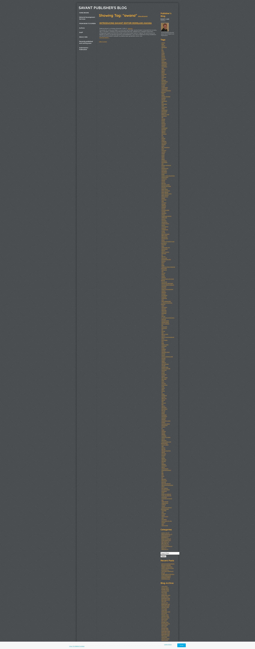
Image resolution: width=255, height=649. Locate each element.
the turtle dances (166, 483)
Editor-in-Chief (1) (166, 539)
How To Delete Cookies (76, 646)
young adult (164, 525)
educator (163, 253)
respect (163, 434)
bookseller (164, 104)
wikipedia (164, 519)
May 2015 (164, 626)
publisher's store (165, 421)
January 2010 (165, 591)
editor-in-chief (165, 114)
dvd (162, 50)
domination (164, 249)
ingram (163, 84)
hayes (163, 122)
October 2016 (164, 629)
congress (163, 220)
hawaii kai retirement (167, 283)
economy (163, 113)
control (163, 225)
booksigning (164, 196)
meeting (163, 362)
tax (162, 477)
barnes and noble (166, 186)
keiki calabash (165, 323)
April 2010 (164, 592)
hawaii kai (164, 282)
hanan (163, 120)
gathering (164, 270)
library (163, 335)
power (163, 413)
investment (164, 128)
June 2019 (164, 637)
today (163, 486)
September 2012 (165, 611)
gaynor (163, 273)
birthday (163, 187)
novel (162, 386)
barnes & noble (165, 184)
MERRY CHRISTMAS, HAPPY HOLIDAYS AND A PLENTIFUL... (167, 568)
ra (162, 428)
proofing (163, 418)
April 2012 (164, 608)
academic (164, 161)
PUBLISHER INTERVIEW (167, 574)
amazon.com (164, 168)
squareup (164, 465)
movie (163, 371)
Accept (181, 645)
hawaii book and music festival (167, 279)
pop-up (163, 410)
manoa (163, 353)
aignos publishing (166, 165)
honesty (163, 294)
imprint (163, 125)
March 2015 (164, 625)
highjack (163, 288)
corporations (164, 226)
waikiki (163, 152)
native (163, 376)
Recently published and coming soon (86, 42)
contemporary (165, 223)
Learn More (168, 644)
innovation (164, 307)
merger (163, 365)
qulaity (163, 427)
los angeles (164, 340)
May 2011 (163, 601)
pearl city (164, 398)
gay (162, 271)
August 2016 (164, 628)
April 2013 (164, 613)
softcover (163, 459)
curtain (163, 232)
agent (163, 95)
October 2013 (164, 614)
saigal (163, 438)
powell (163, 412)
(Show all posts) (143, 16)
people (163, 400)
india (162, 305)
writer (163, 53)
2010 (162, 93)
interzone (163, 311)
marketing (164, 66)
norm (162, 382)
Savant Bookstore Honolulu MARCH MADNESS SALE (166, 577)
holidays (163, 292)
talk (162, 474)
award (163, 181)
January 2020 (165, 638)
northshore (164, 385)
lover (162, 343)
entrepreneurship (166, 259)
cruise (163, 231)
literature (163, 134)
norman (163, 383)
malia (163, 347)
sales (162, 146)
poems (163, 406)
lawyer (163, 331)
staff (162, 149)
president (164, 415)
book (162, 44)
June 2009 (164, 586)
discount (163, 244)
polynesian (164, 409)
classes (163, 211)
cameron (163, 202)
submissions (164, 468)
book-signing (165, 195)
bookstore (164, 47)
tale (162, 473)
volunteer (163, 510)
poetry (163, 140)
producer (163, 141)
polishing (163, 407)
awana (163, 180)
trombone (164, 491)
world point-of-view (166, 521)
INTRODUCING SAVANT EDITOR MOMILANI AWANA (125, 23)
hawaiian (163, 286)
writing (163, 522)
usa (162, 500)
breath (163, 198)
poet (162, 68)
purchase (164, 143)
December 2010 (165, 599)
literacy (163, 131)
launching (164, 328)
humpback (164, 295)
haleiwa (163, 277)
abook (163, 159)
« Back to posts (103, 41)
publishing (164, 63)
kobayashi (164, 326)
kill (162, 325)
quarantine (164, 425)
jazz (162, 314)
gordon (163, 119)
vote (162, 512)
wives (162, 155)
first (162, 264)
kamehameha (165, 320)
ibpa (162, 299)
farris (162, 262)
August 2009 (165, 588)
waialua (163, 513)
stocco (163, 467)
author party (164, 177)
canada (163, 204)
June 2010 (164, 594)
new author (164, 377)
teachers (163, 479)
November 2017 (165, 634)
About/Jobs (83, 37)
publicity (163, 77)
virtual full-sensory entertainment (166, 508)
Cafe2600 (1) (164, 537)
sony (162, 462)
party (162, 60)
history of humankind (167, 289)
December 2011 (165, 605)
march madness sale (167, 356)
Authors (82, 28)
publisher (164, 62)
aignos (163, 57)
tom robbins (164, 488)
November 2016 (165, 631)
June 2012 (164, 610)
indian (163, 126)
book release (164, 192)
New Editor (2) (165, 541)
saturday (163, 440)
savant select (165, 444)
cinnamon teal (165, 210)
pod (162, 404)
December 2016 (165, 632)
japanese (163, 313)
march (163, 355)
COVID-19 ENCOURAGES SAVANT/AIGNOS (167, 564)
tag (162, 471)
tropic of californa (166, 494)
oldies (163, 394)
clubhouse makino (166, 216)
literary (163, 132)
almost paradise (165, 96)
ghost (162, 274)
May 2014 (164, 620)
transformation (165, 489)
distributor (164, 111)
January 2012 (165, 607)
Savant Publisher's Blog (103, 7)
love (162, 341)
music (163, 373)
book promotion (165, 190)
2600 (162, 158)
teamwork (164, 480)
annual (163, 99)
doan (162, 246)
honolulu (163, 59)
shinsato (163, 453)
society (163, 458)
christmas (164, 107)
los (162, 135)
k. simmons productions (167, 317)
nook (162, 380)
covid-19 (163, 228)
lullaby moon (164, 344)
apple (162, 174)
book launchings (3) (166, 534)
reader (163, 432)
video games (164, 501)
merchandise (165, 364)
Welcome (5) (164, 549)
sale (162, 78)
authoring (164, 178)
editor (163, 54)
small (162, 456)
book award (164, 189)
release (163, 69)
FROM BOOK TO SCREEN (87, 23)
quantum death (165, 424)
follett (162, 265)
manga (163, 350)
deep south (164, 235)
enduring (163, 83)
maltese (163, 349)
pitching (163, 403)
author (163, 42)
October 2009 (165, 589)
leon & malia (164, 334)
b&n (162, 102)
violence (163, 504)
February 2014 (165, 617)
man (162, 137)
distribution (164, 81)
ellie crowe (164, 258)
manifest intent (165, 352)
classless (163, 213)
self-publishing (165, 147)
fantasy (163, 261)
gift (162, 117)
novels (163, 388)
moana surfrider (165, 368)
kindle (163, 86)
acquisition (164, 162)
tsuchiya (163, 150)
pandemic (164, 395)
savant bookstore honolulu (166, 91)
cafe (162, 201)
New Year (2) (165, 543)
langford (163, 129)
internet (163, 308)
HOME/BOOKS (84, 13)
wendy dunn (164, 516)
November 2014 (165, 623)
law (162, 329)
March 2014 (164, 619)
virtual (163, 506)
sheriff (163, 452)
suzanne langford (166, 470)
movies (163, 138)
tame (162, 476)
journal (163, 316)
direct (163, 240)
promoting (164, 416)
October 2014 (164, 622)
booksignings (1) (165, 536)
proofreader (164, 87)
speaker (163, 464)
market (163, 358)
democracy (164, 237)
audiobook (164, 101)
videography (164, 503)
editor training (165, 252)
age (162, 163)
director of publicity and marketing (167, 242)
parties (163, 397)
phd (162, 401)
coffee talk (164, 217)
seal (162, 446)
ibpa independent (166, 301)
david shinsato (165, 234)
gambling (164, 116)
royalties (163, 435)
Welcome (130, 28)
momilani (164, 370)
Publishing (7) (165, 544)
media (163, 361)
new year (163, 379)
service (163, 449)
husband (163, 296)
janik (162, 51)
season (163, 447)
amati (163, 166)
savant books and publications (166, 442)
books (163, 71)
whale (163, 153)
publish (163, 419)
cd (162, 48)
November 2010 (165, 598)
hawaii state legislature (167, 285)
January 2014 (165, 616)
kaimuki (163, 319)
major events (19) (166, 540)
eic (162, 255)
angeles (163, 98)
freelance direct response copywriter (168, 267)
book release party (166, 193)
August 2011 (164, 602)
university (164, 497)
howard (163, 123)
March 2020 (164, 640)
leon (162, 332)
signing (163, 455)
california (164, 65)
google (163, 276)
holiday (163, 291)
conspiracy (164, 222)
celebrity (163, 205)
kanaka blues (165, 322)
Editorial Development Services (87, 18)
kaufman (163, 74)
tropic (163, 492)
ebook (163, 72)
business (163, 199)
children (163, 207)
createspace (164, 229)
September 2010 (165, 595)
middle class (164, 367)
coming (163, 219)
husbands (164, 298)
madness (163, 346)
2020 (162, 156)
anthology (164, 172)
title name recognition (167, 485)
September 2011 (165, 604)
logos (162, 338)
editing (163, 250)
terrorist (163, 482)
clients (163, 214)
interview (163, 310)
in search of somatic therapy (166, 303)
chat (162, 105)
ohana (163, 391)
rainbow (163, 431)
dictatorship (164, 238)
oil (162, 392)
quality (163, 422)
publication (164, 89)
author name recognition (168, 175)
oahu (162, 389)
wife (162, 518)
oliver (162, 75)
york (162, 524)
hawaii (163, 56)
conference (164, 110)
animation (164, 171)
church (163, 208)
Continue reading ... (104, 37)
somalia (163, 461)
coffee (163, 108)
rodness (163, 144)
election (163, 256)
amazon (163, 80)
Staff (81, 32)
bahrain (163, 183)
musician (163, 374)
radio (162, 430)
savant (163, 45)
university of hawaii (166, 498)
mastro (163, 359)
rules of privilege (165, 437)
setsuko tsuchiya (166, 450)
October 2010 (165, 596)
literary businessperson (167, 337)
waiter (163, 515)
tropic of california (166, 495)
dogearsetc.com (165, 247)
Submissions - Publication (84, 48)
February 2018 (165, 635)
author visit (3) (165, 533)
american (164, 169)
